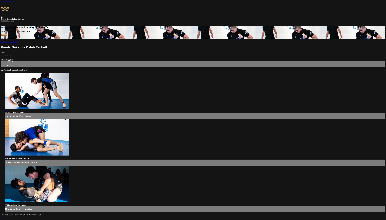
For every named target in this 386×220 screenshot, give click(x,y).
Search (9, 19)
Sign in (22, 19)
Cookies (17, 214)
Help (2, 214)
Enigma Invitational (9, 42)
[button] (2, 17)
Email (11, 60)
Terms (6, 214)
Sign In (11, 21)
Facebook (4, 60)
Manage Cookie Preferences (29, 214)
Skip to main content (7, 2)
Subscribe (4, 35)
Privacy (11, 214)
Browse (4, 19)
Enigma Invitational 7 (19, 70)
